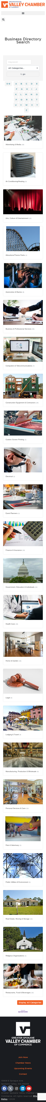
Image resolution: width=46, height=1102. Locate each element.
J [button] (36, 89)
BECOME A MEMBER (11, 31)
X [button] (32, 105)
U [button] (16, 105)
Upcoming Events (23, 1068)
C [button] (26, 84)
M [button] (26, 94)
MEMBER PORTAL (10, 25)
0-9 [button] (8, 84)
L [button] (21, 94)
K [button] (16, 94)
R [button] (26, 100)
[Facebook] (4, 1088)
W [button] (26, 105)
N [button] (31, 94)
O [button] (37, 94)
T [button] (36, 100)
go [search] (24, 74)
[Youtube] (29, 1088)
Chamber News (23, 1063)
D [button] (32, 84)
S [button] (31, 100)
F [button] (16, 89)
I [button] (31, 89)
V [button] (21, 105)
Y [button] (37, 105)
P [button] (16, 100)
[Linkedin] (23, 1088)
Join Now (23, 1057)
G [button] (22, 89)
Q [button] (21, 100)
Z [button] (26, 110)
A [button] (16, 84)
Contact (23, 1074)
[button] (23, 13)
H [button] (27, 89)
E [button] (37, 84)
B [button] (21, 84)
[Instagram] (16, 1088)
